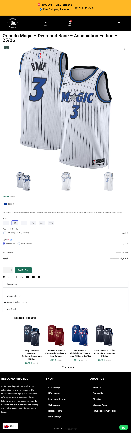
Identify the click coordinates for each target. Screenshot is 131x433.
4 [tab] (71, 367)
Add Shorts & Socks (10, 229)
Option (7, 239)
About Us (97, 387)
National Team (55, 411)
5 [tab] (73, 367)
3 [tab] (68, 367)
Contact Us (98, 393)
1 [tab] (63, 367)
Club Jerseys (54, 405)
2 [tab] (65, 367)
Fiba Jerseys (54, 387)
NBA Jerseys (54, 393)
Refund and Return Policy (104, 411)
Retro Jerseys (54, 417)
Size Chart (97, 399)
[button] (123, 427)
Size (5, 218)
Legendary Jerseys (57, 399)
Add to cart (23, 270)
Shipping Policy (100, 405)
